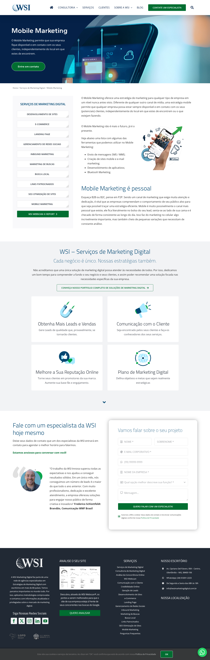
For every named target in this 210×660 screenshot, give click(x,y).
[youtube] (45, 621)
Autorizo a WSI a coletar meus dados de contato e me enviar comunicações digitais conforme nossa (151, 516)
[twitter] (22, 621)
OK (166, 654)
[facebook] (14, 621)
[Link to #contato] (104, 402)
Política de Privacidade (150, 518)
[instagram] (29, 621)
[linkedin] (37, 621)
